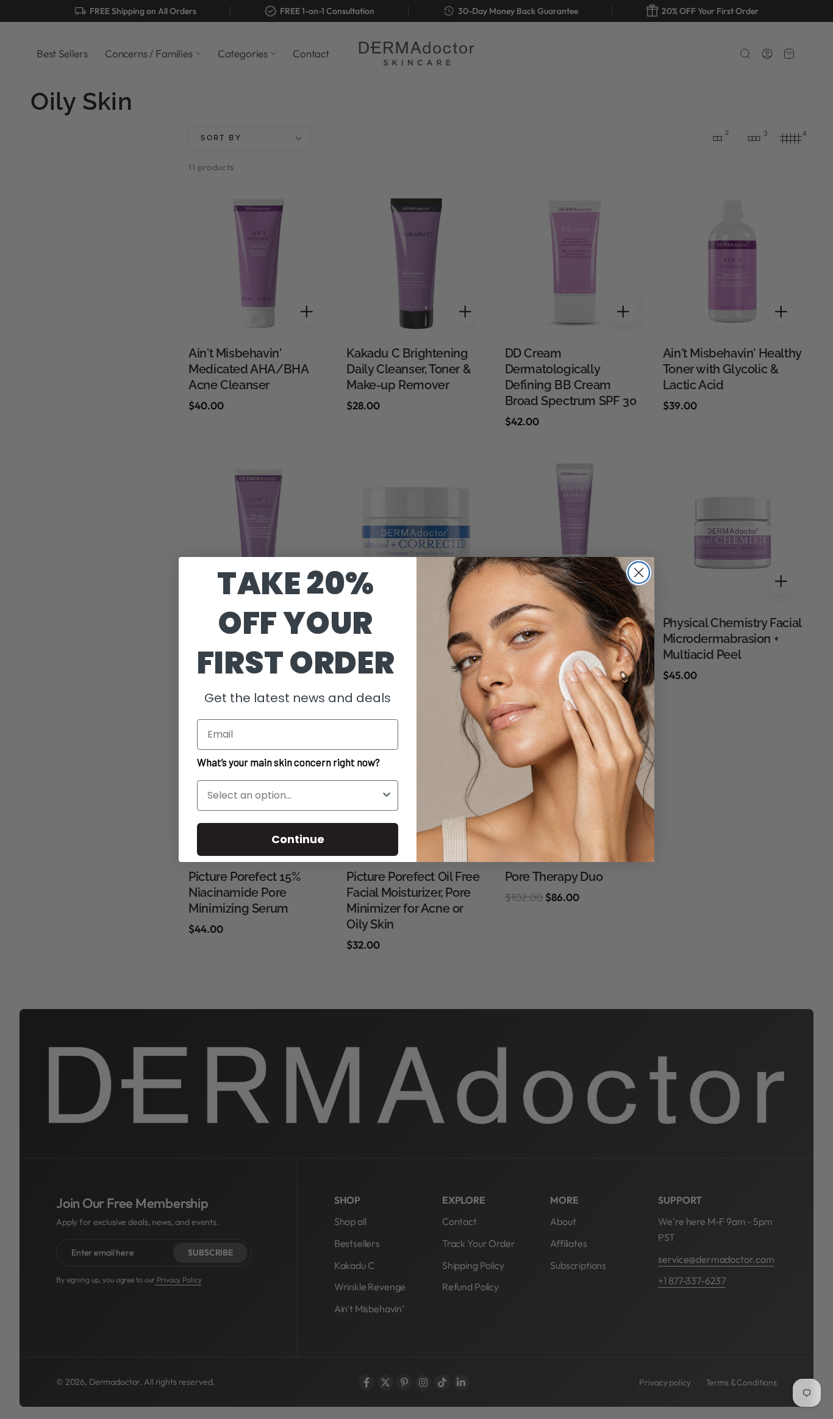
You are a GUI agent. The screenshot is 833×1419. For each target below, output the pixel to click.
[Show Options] (387, 795)
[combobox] (294, 795)
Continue (297, 839)
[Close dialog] (638, 572)
